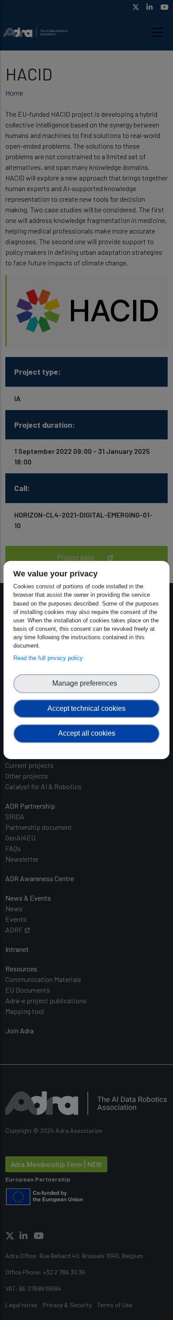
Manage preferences (86, 683)
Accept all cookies (86, 733)
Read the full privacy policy (49, 658)
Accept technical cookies (86, 708)
